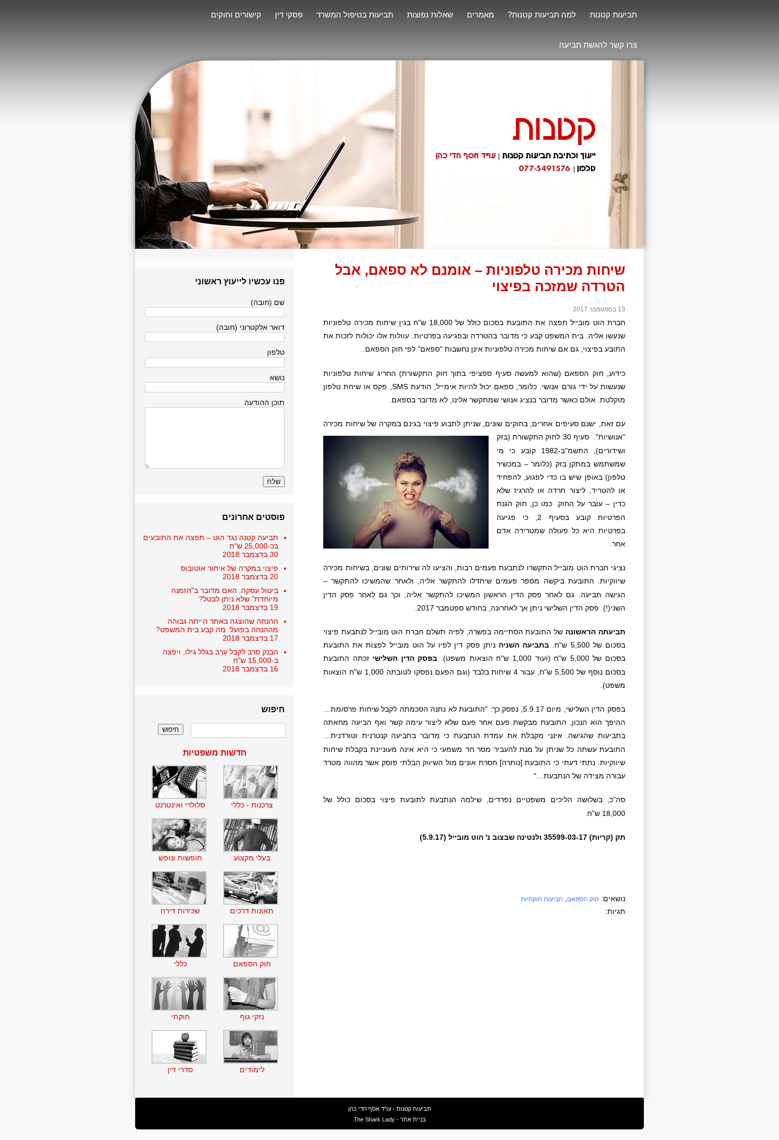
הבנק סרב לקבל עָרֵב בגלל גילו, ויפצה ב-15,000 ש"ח (220, 656)
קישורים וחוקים (236, 14)
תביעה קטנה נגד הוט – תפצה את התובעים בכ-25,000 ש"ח (210, 541)
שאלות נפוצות (430, 14)
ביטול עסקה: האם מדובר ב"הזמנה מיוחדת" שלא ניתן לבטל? (224, 594)
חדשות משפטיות (214, 752)
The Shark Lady (374, 1119)
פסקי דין (289, 14)
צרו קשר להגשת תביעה (598, 44)
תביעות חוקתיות (542, 899)
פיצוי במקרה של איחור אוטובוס (229, 568)
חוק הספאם (583, 899)
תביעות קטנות (613, 14)
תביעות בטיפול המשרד (354, 14)
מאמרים (480, 14)
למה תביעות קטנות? (542, 14)
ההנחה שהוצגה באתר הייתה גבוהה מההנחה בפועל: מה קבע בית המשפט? (217, 625)
